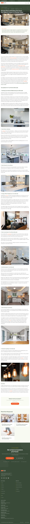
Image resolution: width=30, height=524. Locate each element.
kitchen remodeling (13, 57)
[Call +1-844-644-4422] (26, 3)
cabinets (3, 130)
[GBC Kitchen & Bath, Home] (3, 3)
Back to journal (4, 7)
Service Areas (3, 491)
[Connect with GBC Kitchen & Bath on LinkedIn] (6, 478)
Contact (2, 497)
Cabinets (17, 489)
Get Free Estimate (9, 458)
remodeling (25, 81)
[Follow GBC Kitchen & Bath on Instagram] (4, 478)
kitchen (7, 195)
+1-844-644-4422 (20, 458)
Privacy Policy (22, 522)
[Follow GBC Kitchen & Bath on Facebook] (2, 478)
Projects (2, 489)
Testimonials (3, 493)
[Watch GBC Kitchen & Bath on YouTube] (8, 478)
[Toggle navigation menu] (28, 3)
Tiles (10, 320)
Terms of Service (27, 522)
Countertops (17, 491)
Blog (2, 495)
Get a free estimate (15, 403)
